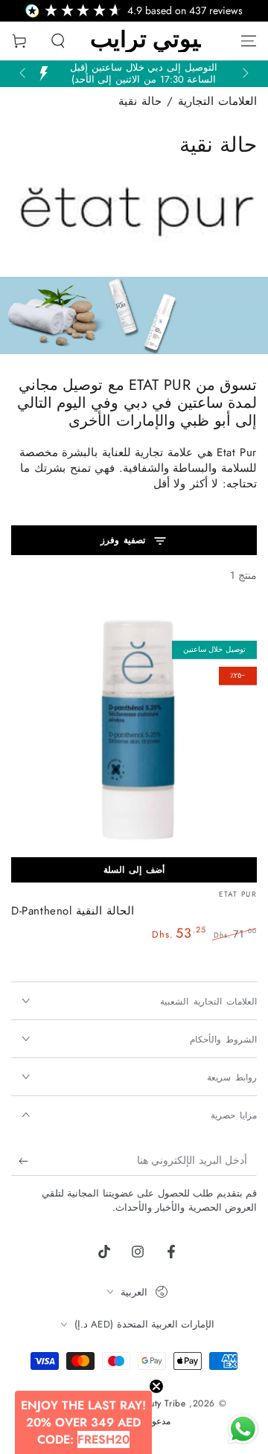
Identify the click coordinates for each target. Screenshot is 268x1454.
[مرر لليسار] (244, 73)
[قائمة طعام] (248, 41)
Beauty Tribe (159, 1403)
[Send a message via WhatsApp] (243, 1429)
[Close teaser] (156, 1386)
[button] (58, 41)
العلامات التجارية (217, 101)
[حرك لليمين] (23, 73)
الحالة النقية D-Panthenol (72, 911)
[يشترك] (19, 1160)
